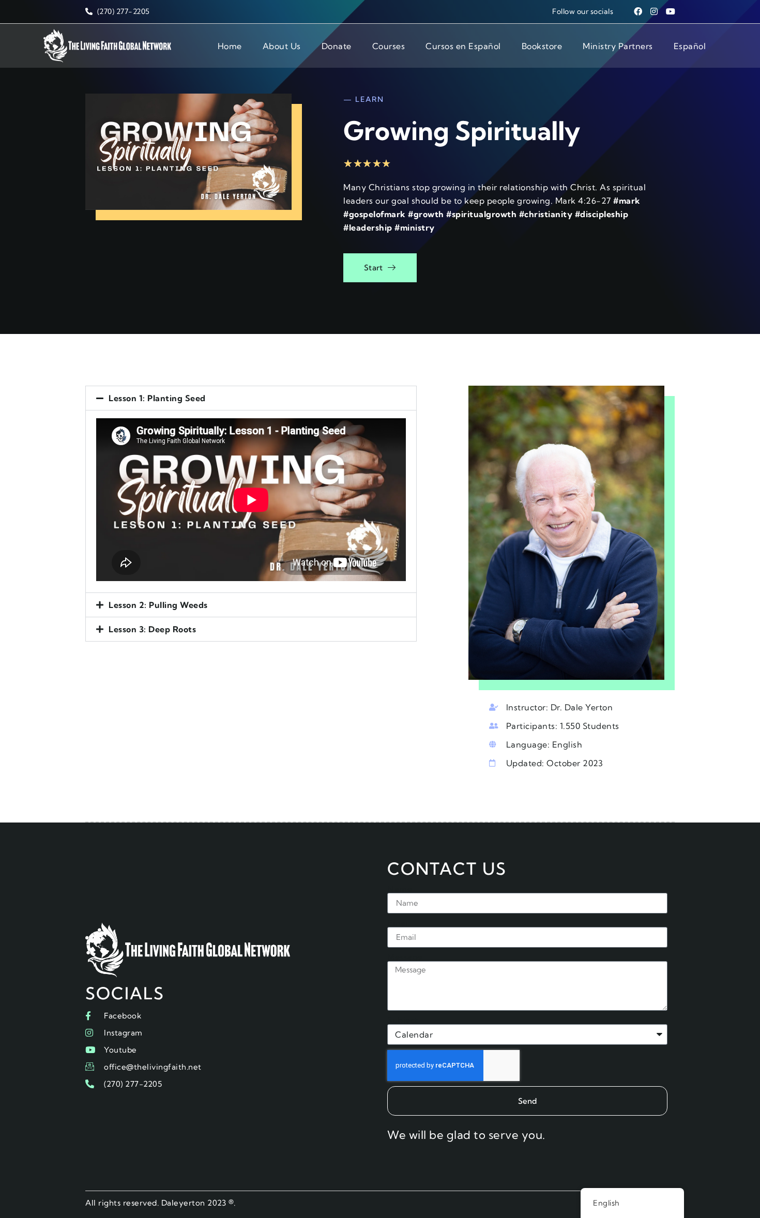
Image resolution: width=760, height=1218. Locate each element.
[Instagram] (654, 11)
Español (690, 46)
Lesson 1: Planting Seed (157, 398)
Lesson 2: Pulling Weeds (158, 605)
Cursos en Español (463, 46)
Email (399, 923)
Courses (388, 46)
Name (399, 889)
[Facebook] (638, 11)
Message (405, 957)
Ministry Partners (618, 46)
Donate (337, 46)
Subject (402, 1020)
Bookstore (542, 46)
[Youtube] (670, 11)
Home (230, 46)
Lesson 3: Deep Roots (152, 629)
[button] (251, 398)
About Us (282, 46)
